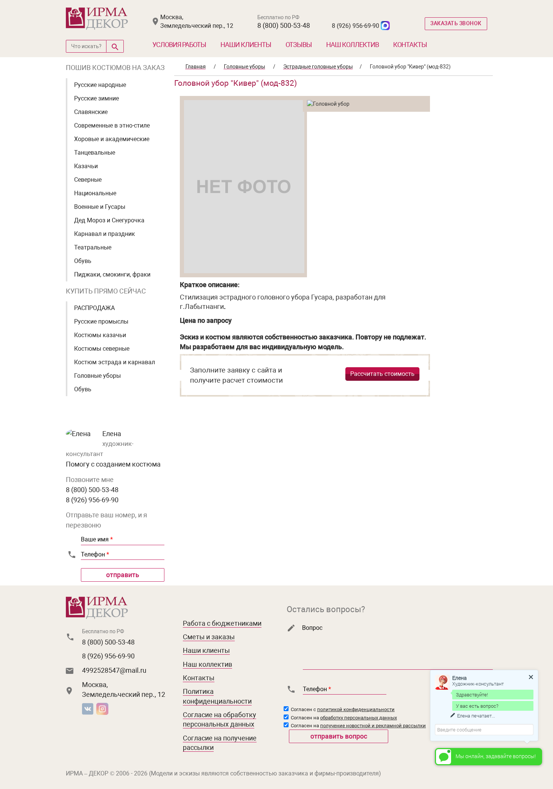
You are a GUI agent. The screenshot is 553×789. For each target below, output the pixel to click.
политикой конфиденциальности (356, 709)
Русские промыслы (101, 321)
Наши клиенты (245, 45)
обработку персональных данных (358, 718)
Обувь (82, 261)
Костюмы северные (101, 348)
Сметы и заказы (209, 637)
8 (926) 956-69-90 (355, 25)
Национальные (95, 193)
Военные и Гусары (99, 206)
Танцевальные (94, 152)
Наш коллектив (352, 45)
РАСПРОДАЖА (94, 308)
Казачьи (86, 166)
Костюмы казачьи (100, 335)
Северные (88, 179)
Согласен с (342, 709)
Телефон (95, 554)
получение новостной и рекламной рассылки (373, 725)
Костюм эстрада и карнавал (114, 362)
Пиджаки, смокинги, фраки (112, 274)
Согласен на (343, 718)
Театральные (92, 247)
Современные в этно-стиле (112, 125)
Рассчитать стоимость (382, 373)
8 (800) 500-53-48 (283, 25)
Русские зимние (96, 98)
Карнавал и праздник (104, 233)
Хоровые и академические (111, 139)
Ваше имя (97, 539)
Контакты (410, 45)
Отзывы (299, 45)
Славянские (91, 112)
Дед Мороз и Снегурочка (109, 220)
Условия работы (179, 45)
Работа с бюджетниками (222, 623)
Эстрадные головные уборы (318, 67)
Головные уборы (97, 375)
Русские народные (100, 84)
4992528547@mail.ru (114, 670)
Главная (195, 67)
